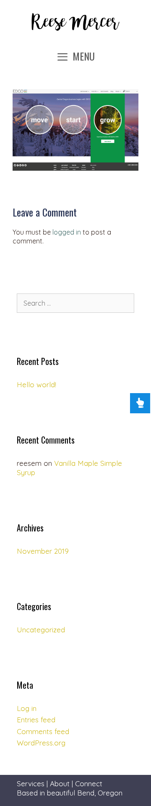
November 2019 (43, 551)
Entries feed (36, 719)
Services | (33, 783)
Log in (26, 708)
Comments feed (43, 731)
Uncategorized (41, 629)
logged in (66, 232)
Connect (88, 783)
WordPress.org (41, 742)
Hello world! (36, 384)
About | (62, 783)
